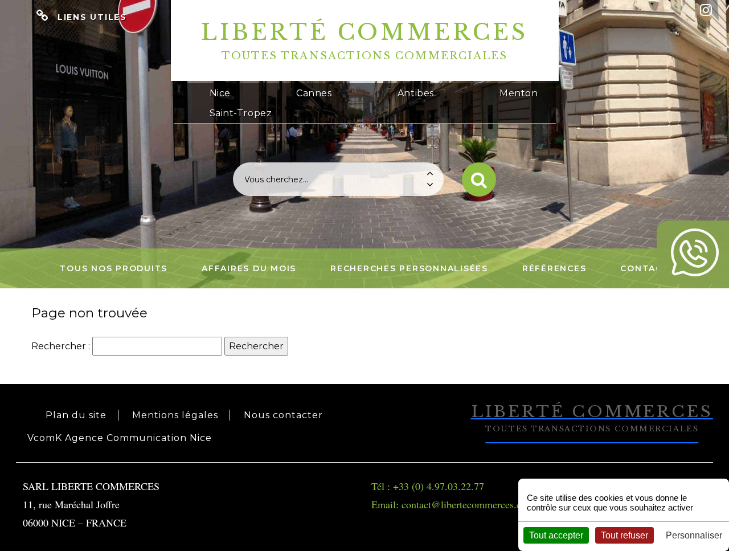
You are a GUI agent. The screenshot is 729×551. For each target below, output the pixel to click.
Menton (518, 93)
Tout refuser (624, 535)
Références (554, 268)
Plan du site (76, 415)
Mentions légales (175, 415)
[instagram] (706, 10)
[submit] (479, 179)
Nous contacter (283, 415)
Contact (644, 268)
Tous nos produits (113, 268)
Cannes (313, 93)
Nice (220, 93)
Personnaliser (694, 535)
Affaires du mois (249, 268)
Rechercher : (60, 346)
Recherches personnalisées (409, 268)
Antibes (416, 93)
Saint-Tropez (241, 113)
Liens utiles (92, 17)
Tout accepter (556, 535)
